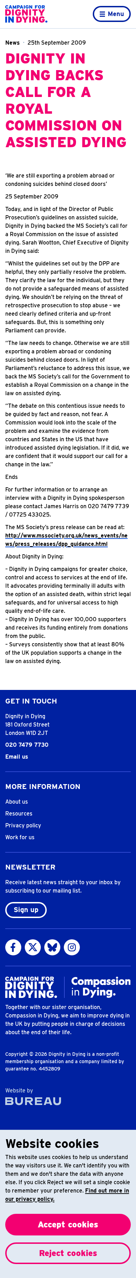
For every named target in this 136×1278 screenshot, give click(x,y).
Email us (16, 756)
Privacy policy (23, 825)
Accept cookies (68, 1224)
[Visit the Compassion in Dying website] (101, 987)
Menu (116, 13)
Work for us (20, 837)
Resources (18, 813)
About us (16, 801)
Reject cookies (68, 1253)
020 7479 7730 (26, 745)
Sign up (26, 909)
